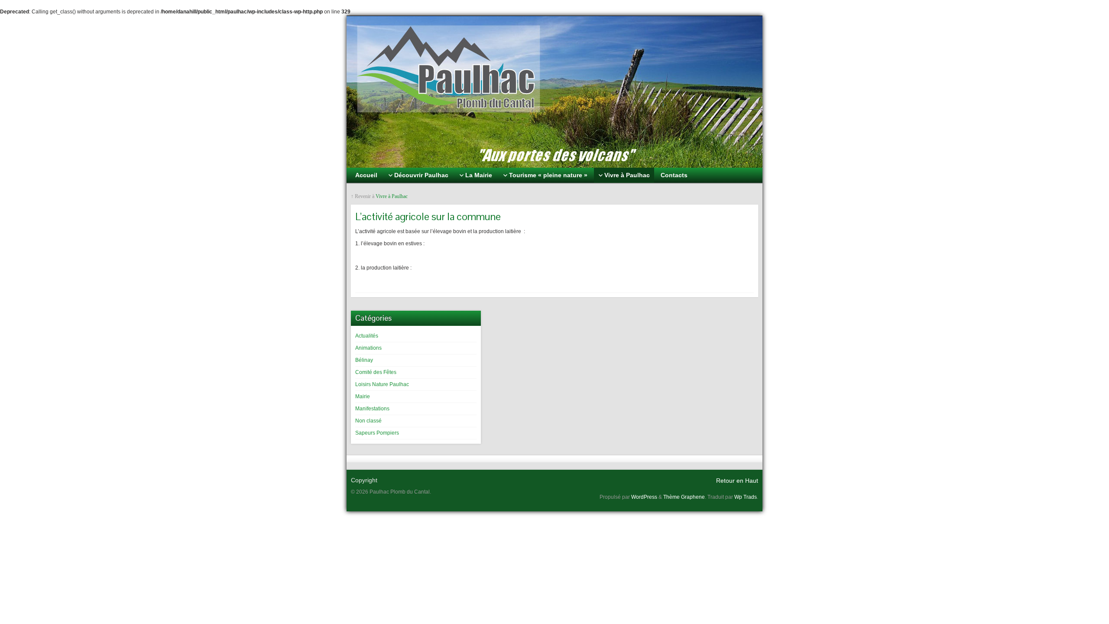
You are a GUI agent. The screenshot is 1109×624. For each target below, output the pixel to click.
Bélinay (364, 360)
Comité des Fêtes (375, 372)
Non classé (368, 421)
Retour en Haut (737, 480)
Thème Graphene (684, 497)
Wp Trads (745, 497)
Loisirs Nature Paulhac (382, 384)
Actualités (366, 336)
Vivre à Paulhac (392, 196)
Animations (368, 348)
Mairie (362, 396)
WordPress (644, 497)
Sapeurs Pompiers (377, 433)
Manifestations (372, 409)
